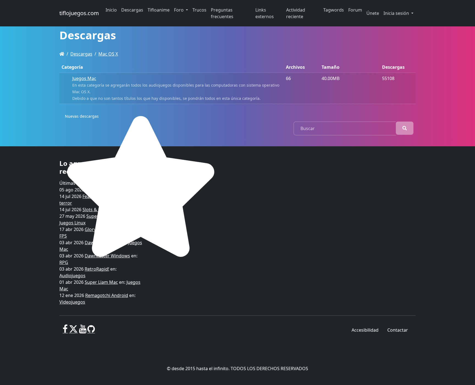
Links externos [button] (264, 13)
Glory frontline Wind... (107, 229)
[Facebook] (65, 331)
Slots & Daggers (99, 210)
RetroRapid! (97, 269)
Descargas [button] (132, 10)
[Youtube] (82, 331)
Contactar (397, 330)
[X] (73, 331)
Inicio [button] (111, 10)
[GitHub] (91, 331)
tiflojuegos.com (79, 13)
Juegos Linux (72, 223)
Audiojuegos (72, 276)
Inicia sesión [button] (396, 13)
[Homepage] (61, 54)
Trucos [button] (199, 10)
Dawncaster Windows (107, 256)
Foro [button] (179, 10)
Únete (372, 13)
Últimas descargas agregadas (90, 183)
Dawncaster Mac (102, 243)
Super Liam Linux (104, 216)
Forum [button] (355, 10)
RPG (124, 190)
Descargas (81, 54)
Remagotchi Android (106, 295)
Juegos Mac (84, 78)
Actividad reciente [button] (295, 13)
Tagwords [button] (333, 10)
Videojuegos (72, 302)
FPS (63, 236)
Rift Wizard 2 (98, 190)
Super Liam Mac (101, 282)
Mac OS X (108, 54)
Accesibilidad (365, 330)
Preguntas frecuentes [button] (222, 13)
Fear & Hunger (97, 196)
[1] (404, 128)
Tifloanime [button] (159, 10)
